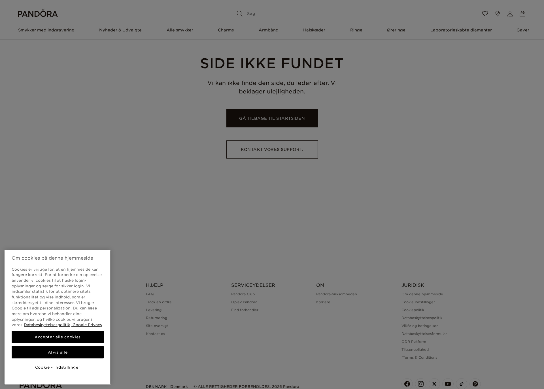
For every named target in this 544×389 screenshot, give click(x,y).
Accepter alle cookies (58, 337)
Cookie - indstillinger (57, 367)
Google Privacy (86, 324)
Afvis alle (58, 352)
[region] (58, 317)
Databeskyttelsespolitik (47, 324)
